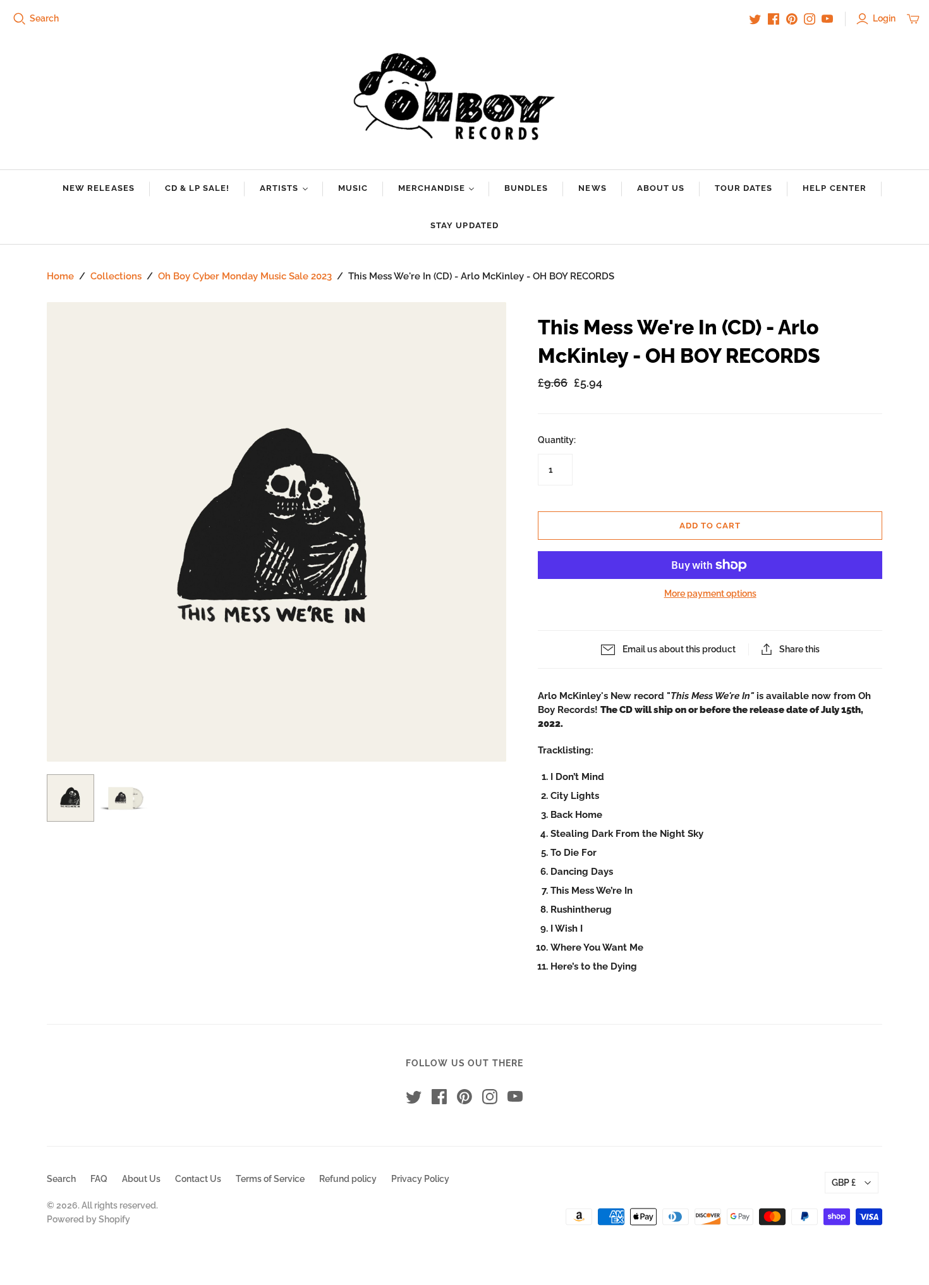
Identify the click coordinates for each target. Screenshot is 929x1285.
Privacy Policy (420, 1179)
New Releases (98, 188)
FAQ (98, 1179)
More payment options (710, 593)
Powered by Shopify (88, 1219)
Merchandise (431, 188)
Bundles (526, 188)
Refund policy (348, 1179)
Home (60, 276)
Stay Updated (464, 225)
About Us (660, 188)
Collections (116, 276)
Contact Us (198, 1179)
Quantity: (557, 440)
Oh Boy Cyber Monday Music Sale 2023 (245, 276)
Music (353, 188)
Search (44, 18)
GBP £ (844, 1183)
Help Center (834, 188)
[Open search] (19, 19)
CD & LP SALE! (197, 188)
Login (884, 18)
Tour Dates (743, 188)
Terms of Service (270, 1179)
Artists (279, 188)
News (592, 188)
